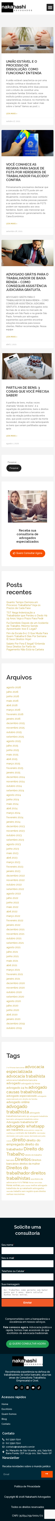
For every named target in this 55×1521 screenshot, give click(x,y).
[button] (50, 7)
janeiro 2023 (13, 871)
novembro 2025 (15, 727)
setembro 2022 (15, 889)
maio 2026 (12, 700)
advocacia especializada (25, 1069)
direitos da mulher (29, 1163)
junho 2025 (12, 750)
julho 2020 (12, 1005)
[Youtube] (33, 1387)
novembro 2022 (15, 880)
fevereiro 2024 (14, 817)
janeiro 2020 (13, 1019)
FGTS (19, 1182)
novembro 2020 (15, 987)
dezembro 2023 (15, 826)
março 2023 (13, 862)
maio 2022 (12, 907)
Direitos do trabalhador (18, 1170)
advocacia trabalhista (25, 1076)
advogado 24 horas (30, 1083)
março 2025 (13, 763)
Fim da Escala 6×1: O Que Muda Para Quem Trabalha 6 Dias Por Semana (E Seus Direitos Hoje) (27, 636)
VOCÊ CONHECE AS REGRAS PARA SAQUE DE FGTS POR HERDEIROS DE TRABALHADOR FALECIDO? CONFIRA (27, 172)
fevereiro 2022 (14, 920)
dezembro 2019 (15, 1023)
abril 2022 (11, 911)
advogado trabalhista (17, 1109)
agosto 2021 (13, 947)
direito (19, 1139)
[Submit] (47, 1474)
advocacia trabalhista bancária (21, 1080)
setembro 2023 (15, 839)
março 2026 (13, 709)
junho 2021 (12, 956)
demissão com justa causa (17, 1136)
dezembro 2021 (15, 929)
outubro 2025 (14, 732)
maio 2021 (12, 960)
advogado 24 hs (17, 1087)
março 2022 (13, 916)
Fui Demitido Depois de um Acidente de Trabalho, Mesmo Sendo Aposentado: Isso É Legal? (27, 625)
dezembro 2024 (15, 777)
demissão (41, 1133)
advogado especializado (21, 1095)
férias (25, 1182)
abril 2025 (11, 759)
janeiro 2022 (13, 924)
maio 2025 (12, 754)
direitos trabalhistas (26, 1175)
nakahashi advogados (33, 1188)
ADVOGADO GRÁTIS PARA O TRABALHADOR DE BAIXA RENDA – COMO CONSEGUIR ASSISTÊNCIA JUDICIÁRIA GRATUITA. (27, 282)
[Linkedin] (27, 1387)
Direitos (23, 1159)
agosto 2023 (13, 844)
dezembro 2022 (15, 875)
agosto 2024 (13, 794)
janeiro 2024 (13, 821)
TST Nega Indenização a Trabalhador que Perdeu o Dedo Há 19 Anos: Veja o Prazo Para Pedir (26, 615)
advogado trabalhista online (26, 1119)
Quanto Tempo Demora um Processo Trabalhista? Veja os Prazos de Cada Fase (23, 605)
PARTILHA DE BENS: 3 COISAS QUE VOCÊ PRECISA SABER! (27, 391)
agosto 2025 (13, 741)
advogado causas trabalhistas (26, 1089)
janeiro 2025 (13, 772)
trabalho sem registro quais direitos (30, 1191)
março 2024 (13, 812)
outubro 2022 (14, 884)
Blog (4, 1419)
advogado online (18, 1102)
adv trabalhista (14, 1129)
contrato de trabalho (25, 1133)
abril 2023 (11, 857)
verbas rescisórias (15, 1194)
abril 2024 (12, 808)
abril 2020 (12, 1014)
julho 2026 (12, 691)
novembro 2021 (15, 933)
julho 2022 (12, 898)
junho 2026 (12, 696)
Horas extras (13, 1185)
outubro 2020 (14, 992)
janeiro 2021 (13, 978)
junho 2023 (12, 848)
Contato (6, 1424)
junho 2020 (12, 1010)
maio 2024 (12, 803)
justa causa (25, 1185)
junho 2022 (12, 902)
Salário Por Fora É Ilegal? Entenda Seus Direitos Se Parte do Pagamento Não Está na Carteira (25, 646)
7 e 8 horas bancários (15, 1067)
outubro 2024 (14, 786)
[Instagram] (21, 1387)
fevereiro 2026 (14, 714)
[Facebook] (16, 1387)
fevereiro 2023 (14, 866)
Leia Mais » (11, 114)
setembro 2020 (15, 996)
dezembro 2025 (15, 723)
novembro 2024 (15, 781)
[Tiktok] (38, 1387)
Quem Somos (9, 1414)
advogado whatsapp (25, 1126)
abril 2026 (12, 705)
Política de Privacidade (27, 1486)
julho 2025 (12, 745)
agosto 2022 (13, 893)
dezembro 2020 (15, 983)
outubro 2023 (14, 835)
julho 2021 (12, 951)
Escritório (7, 1409)
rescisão (9, 1191)
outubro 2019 (14, 1028)
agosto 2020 (13, 1001)
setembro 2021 (15, 942)
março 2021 (13, 969)
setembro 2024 (15, 790)
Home (5, 1404)
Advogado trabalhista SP (22, 1122)
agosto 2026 (13, 687)
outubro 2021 (14, 938)
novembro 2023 (15, 830)
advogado (13, 1083)
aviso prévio (29, 1130)
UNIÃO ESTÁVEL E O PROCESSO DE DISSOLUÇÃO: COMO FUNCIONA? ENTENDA (23, 67)
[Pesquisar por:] (21, 462)
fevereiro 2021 (14, 974)
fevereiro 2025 (14, 768)
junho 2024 (12, 799)
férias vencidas (35, 1182)
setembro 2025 (15, 736)
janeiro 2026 (13, 718)
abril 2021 (11, 965)
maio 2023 (12, 853)
